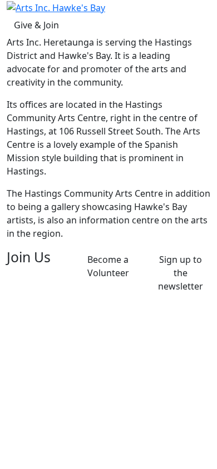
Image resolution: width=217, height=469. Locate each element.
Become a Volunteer (108, 266)
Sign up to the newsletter (180, 272)
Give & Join (36, 25)
